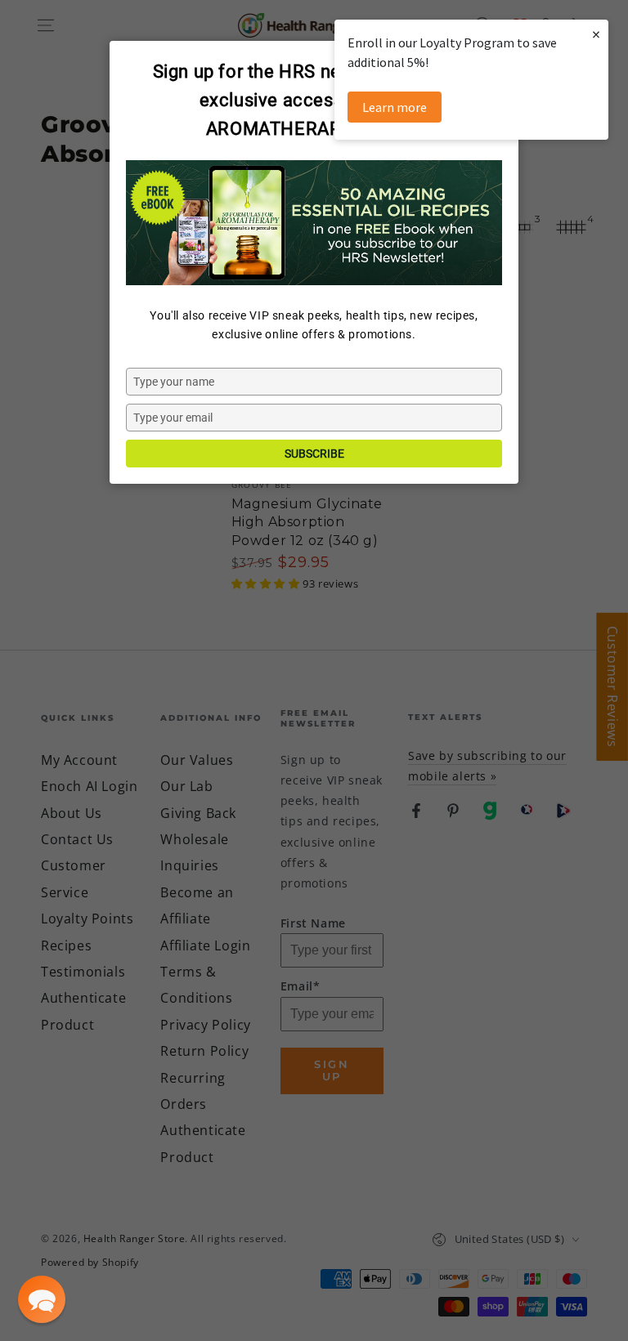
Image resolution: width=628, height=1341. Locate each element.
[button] (41, 1299)
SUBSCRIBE (314, 453)
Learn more (394, 107)
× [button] (596, 34)
